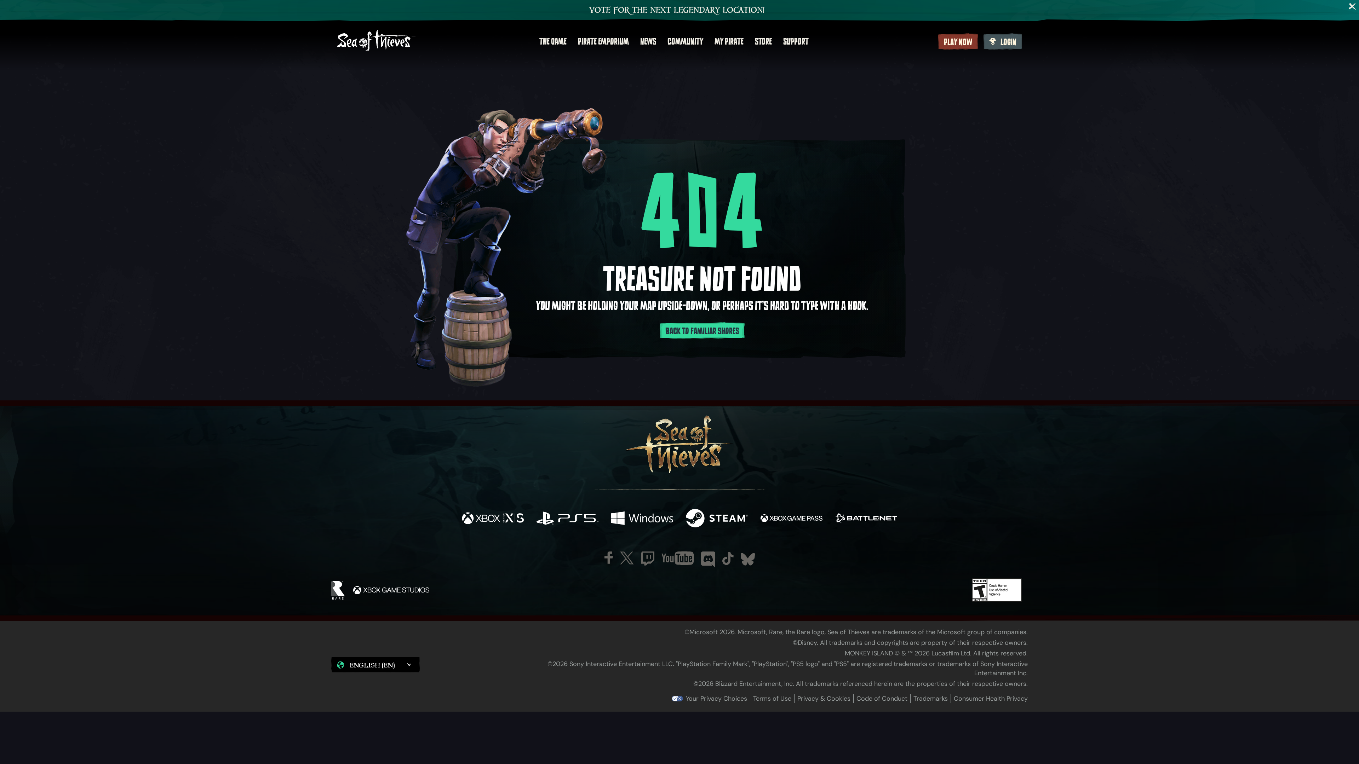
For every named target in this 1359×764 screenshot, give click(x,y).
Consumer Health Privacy (991, 698)
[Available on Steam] (717, 519)
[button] (375, 664)
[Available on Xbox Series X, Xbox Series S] (492, 519)
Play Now (958, 42)
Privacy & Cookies (823, 698)
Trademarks (930, 698)
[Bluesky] (748, 559)
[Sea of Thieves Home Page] (376, 41)
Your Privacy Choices (716, 698)
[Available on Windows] (642, 519)
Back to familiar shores (702, 331)
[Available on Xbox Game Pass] (791, 519)
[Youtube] (678, 558)
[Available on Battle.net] (866, 519)
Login (1008, 42)
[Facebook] (609, 558)
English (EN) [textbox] (372, 665)
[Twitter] (627, 558)
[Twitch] (647, 558)
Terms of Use (772, 698)
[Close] (1352, 6)
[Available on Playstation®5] (567, 519)
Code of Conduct (881, 698)
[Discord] (708, 559)
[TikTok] (728, 558)
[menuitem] (553, 41)
